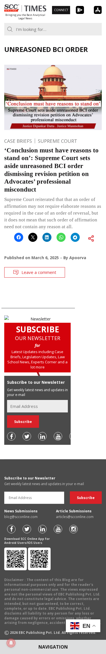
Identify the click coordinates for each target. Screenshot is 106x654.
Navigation (53, 647)
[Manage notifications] (11, 642)
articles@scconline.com (75, 516)
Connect (61, 10)
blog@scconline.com (21, 516)
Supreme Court (57, 141)
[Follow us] (11, 436)
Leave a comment (38, 272)
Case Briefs (18, 141)
